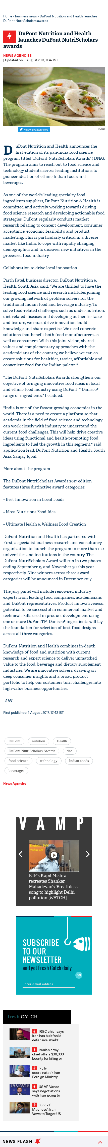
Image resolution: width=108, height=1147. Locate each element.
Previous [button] (20, 851)
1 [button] (38, 909)
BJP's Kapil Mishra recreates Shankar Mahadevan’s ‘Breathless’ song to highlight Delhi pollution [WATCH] (53, 886)
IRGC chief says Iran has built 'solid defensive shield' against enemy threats (48, 1040)
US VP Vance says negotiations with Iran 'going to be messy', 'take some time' (46, 1095)
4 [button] (61, 909)
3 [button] (54, 909)
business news (26, 16)
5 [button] (69, 909)
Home (7, 16)
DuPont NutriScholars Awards (32, 751)
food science (18, 761)
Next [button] (88, 851)
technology (49, 761)
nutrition (38, 741)
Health (62, 741)
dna (70, 751)
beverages (16, 771)
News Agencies (17, 55)
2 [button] (46, 909)
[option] (54, 870)
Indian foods (79, 761)
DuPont (14, 741)
